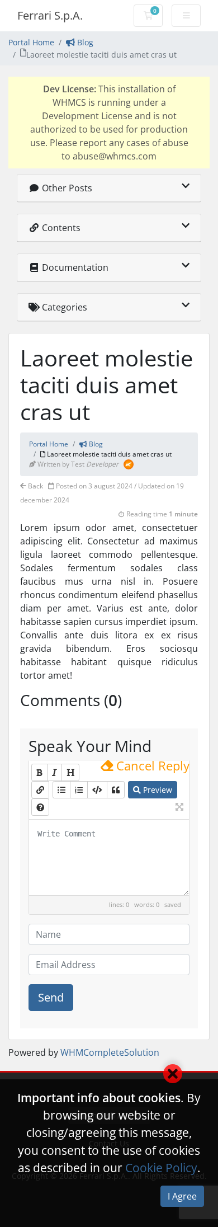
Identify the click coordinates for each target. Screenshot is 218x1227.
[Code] (97, 789)
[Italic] (54, 772)
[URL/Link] (40, 789)
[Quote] (116, 789)
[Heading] (70, 772)
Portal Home (31, 42)
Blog (84, 42)
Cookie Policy (161, 1168)
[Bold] (39, 772)
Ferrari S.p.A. (50, 15)
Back (34, 486)
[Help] (40, 807)
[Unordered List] (61, 789)
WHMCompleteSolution (109, 1052)
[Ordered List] (79, 789)
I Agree (182, 1196)
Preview (156, 789)
